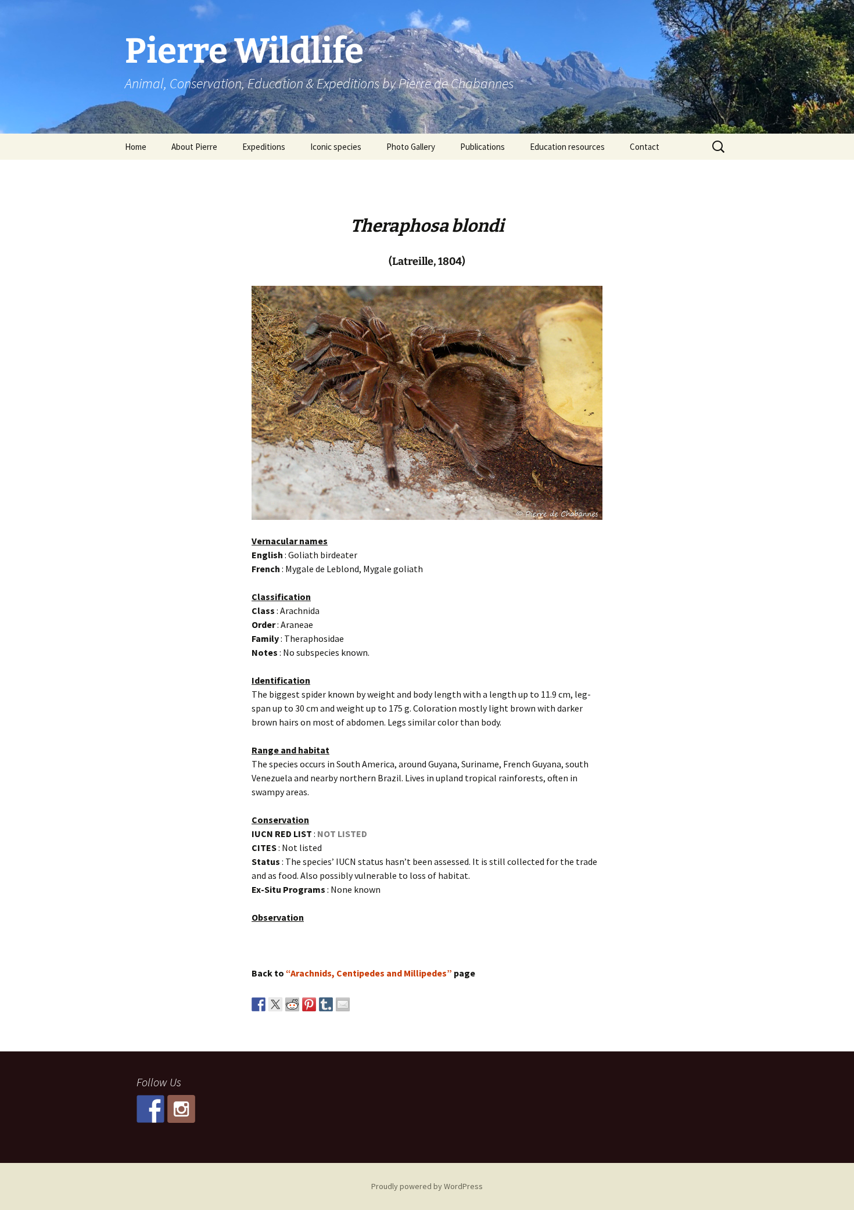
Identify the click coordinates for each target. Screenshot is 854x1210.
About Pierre (194, 146)
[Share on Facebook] (258, 1004)
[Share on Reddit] (292, 1004)
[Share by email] (343, 1004)
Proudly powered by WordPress (427, 1186)
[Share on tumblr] (326, 1004)
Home (135, 146)
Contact (644, 146)
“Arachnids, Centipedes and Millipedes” (369, 973)
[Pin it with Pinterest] (309, 1004)
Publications (482, 146)
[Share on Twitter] (275, 1004)
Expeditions (263, 146)
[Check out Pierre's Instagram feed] (181, 1109)
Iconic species (335, 146)
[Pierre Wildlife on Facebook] (150, 1109)
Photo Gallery (410, 146)
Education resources (567, 146)
